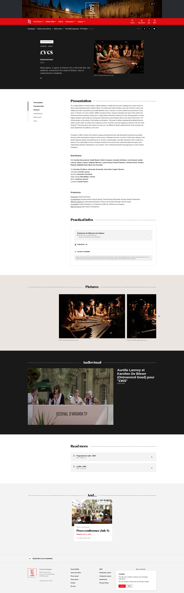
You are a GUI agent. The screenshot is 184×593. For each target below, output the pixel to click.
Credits (73, 583)
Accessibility (75, 569)
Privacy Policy (104, 583)
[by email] (154, 29)
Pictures (37, 110)
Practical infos (39, 106)
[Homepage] (29, 21)
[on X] (149, 29)
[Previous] (25, 316)
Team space (74, 579)
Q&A (100, 569)
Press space (75, 576)
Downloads (103, 579)
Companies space (105, 576)
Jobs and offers (76, 572)
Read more (37, 117)
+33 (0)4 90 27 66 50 (45, 581)
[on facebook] (144, 29)
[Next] (159, 316)
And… (36, 121)
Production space (105, 572)
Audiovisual (38, 113)
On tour (73, 586)
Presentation (38, 102)
